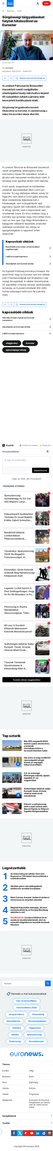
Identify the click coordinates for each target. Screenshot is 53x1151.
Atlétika (15, 1034)
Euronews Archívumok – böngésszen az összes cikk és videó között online (40, 1103)
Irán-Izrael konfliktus (26, 1001)
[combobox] (26, 983)
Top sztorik (11, 736)
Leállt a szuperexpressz (17, 256)
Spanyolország (34, 1034)
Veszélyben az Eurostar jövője (20, 263)
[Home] (3, 11)
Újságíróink (7, 1100)
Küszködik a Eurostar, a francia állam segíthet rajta (23, 248)
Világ (31, 1070)
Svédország (15, 1041)
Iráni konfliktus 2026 (26, 1007)
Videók (5, 1094)
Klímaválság (38, 1014)
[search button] (48, 983)
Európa (5, 1070)
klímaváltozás (13, 1021)
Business (10, 11)
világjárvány (12, 343)
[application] (26, 45)
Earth (31, 1076)
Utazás (5, 1088)
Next (4, 1082)
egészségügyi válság (16, 350)
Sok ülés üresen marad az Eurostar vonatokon (18, 318)
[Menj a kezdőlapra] (10, 3)
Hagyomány (35, 1028)
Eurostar (30, 343)
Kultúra (32, 1088)
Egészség (33, 1082)
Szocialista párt (36, 1041)
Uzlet (19, 11)
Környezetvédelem (37, 1021)
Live (46, 3)
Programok (34, 1094)
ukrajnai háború (16, 1014)
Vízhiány (16, 1028)
